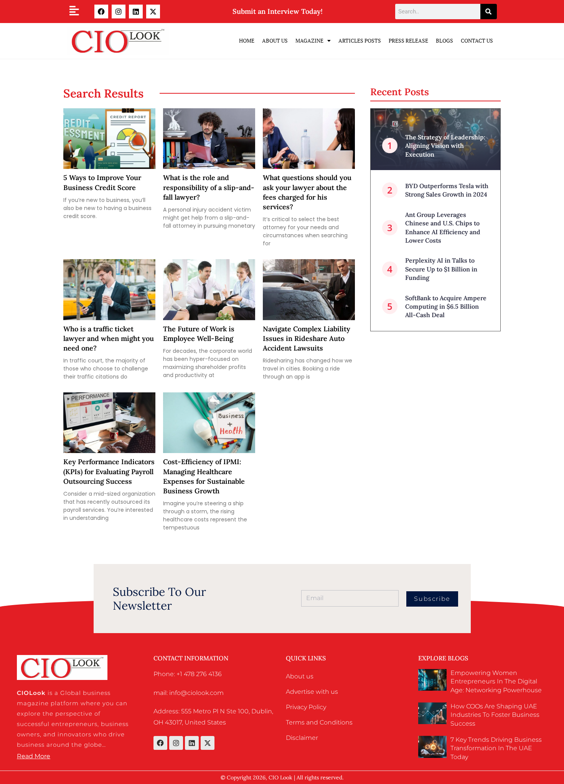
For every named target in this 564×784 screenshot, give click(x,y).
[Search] (488, 11)
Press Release (408, 40)
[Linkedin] (136, 11)
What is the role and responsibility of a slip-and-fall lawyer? (208, 187)
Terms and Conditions (319, 722)
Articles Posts (359, 40)
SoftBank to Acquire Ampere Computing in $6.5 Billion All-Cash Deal (445, 306)
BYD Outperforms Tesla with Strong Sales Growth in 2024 (446, 190)
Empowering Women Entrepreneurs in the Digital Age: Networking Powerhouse (496, 681)
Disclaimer (302, 737)
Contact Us (477, 40)
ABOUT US (275, 40)
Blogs (444, 40)
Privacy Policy (306, 707)
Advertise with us (312, 691)
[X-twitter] (153, 11)
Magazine (309, 40)
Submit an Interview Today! (278, 11)
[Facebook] (101, 11)
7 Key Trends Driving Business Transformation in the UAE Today (496, 748)
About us (299, 676)
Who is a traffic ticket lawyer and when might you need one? (108, 338)
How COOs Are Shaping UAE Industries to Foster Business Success (494, 715)
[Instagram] (118, 11)
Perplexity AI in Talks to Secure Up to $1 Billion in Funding (441, 268)
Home (246, 40)
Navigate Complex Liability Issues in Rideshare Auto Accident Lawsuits (306, 338)
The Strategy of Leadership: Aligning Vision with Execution (445, 145)
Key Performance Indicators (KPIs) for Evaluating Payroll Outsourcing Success (109, 471)
